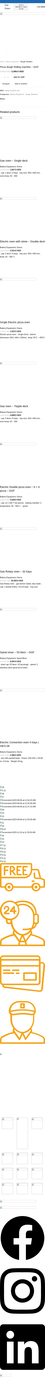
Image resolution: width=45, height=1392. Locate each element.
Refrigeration (5, 1110)
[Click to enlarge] (6, 53)
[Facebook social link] (21, 1)
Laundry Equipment (8, 1114)
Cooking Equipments (9, 1101)
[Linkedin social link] (24, 1)
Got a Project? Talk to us (21, 7)
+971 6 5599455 (15, 1064)
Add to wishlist (3, 767)
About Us (4, 1083)
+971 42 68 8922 (31, 1067)
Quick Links (6, 1074)
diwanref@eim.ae (26, 1070)
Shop (2, 1078)
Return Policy (6, 1087)
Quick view (3, 780)
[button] (3, 773)
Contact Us (4, 1092)
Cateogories (7, 1096)
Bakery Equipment (8, 1105)
